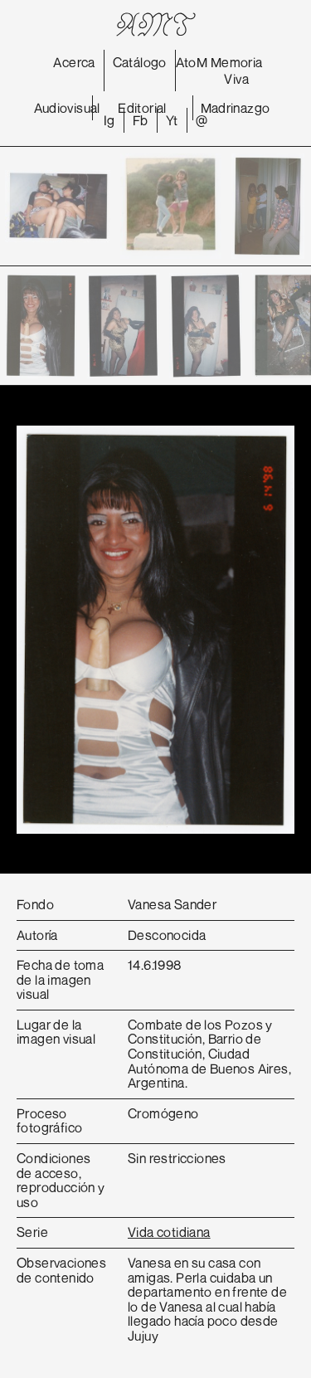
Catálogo (140, 62)
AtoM (192, 62)
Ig (109, 120)
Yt (172, 120)
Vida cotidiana (169, 1232)
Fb (140, 120)
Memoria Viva (237, 70)
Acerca (74, 62)
